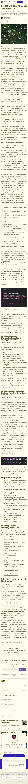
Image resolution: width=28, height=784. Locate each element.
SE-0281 (6, 364)
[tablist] (7, 699)
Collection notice (23, 774)
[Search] (25, 716)
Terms (17, 774)
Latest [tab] (6, 716)
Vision (15, 147)
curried (5, 230)
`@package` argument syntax (12, 550)
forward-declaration (17, 441)
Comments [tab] (4, 699)
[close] (24, 735)
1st (20, 145)
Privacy (13, 774)
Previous (5, 690)
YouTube (20, 650)
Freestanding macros (9, 539)
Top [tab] (2, 716)
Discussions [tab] (11, 716)
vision (12, 255)
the (16, 86)
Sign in (25, 2)
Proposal (9, 145)
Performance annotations (10, 555)
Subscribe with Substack (15, 761)
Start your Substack (10, 777)
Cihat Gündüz (7, 17)
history (11, 628)
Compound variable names (11, 553)
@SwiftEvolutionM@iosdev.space (10, 134)
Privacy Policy (15, 766)
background (10, 72)
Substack (7, 781)
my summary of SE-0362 (17, 637)
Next (23, 690)
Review (16, 342)
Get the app (20, 777)
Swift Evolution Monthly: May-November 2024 (9, 721)
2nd (23, 145)
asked (18, 606)
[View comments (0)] (7, 21)
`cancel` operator (8, 558)
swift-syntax (6, 261)
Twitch (14, 650)
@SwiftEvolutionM (11, 132)
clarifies (24, 609)
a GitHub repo (11, 316)
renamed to (13, 88)
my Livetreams (20, 72)
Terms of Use (21, 764)
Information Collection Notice (18, 765)
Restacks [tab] (10, 699)
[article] (14, 725)
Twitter (9, 652)
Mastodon (18, 652)
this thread (9, 593)
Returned (22, 482)
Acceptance (6, 147)
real (6, 72)
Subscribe (20, 2)
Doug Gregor (4, 314)
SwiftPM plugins (5, 253)
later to (3, 90)
